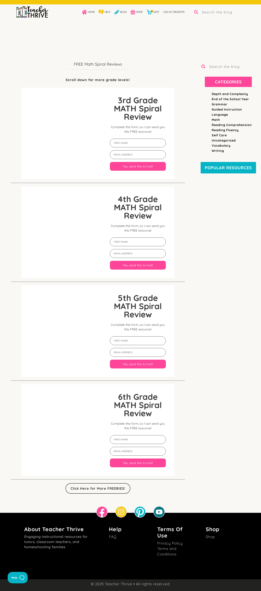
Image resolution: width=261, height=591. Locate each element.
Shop (210, 536)
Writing (218, 151)
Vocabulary (221, 145)
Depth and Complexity (230, 94)
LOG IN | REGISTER (174, 11)
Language (220, 114)
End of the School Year (230, 99)
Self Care (219, 135)
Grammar (219, 104)
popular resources (228, 167)
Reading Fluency (225, 130)
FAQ (113, 536)
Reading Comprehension (232, 125)
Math (216, 120)
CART (155, 11)
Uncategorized (224, 140)
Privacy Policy (170, 543)
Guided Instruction (227, 109)
